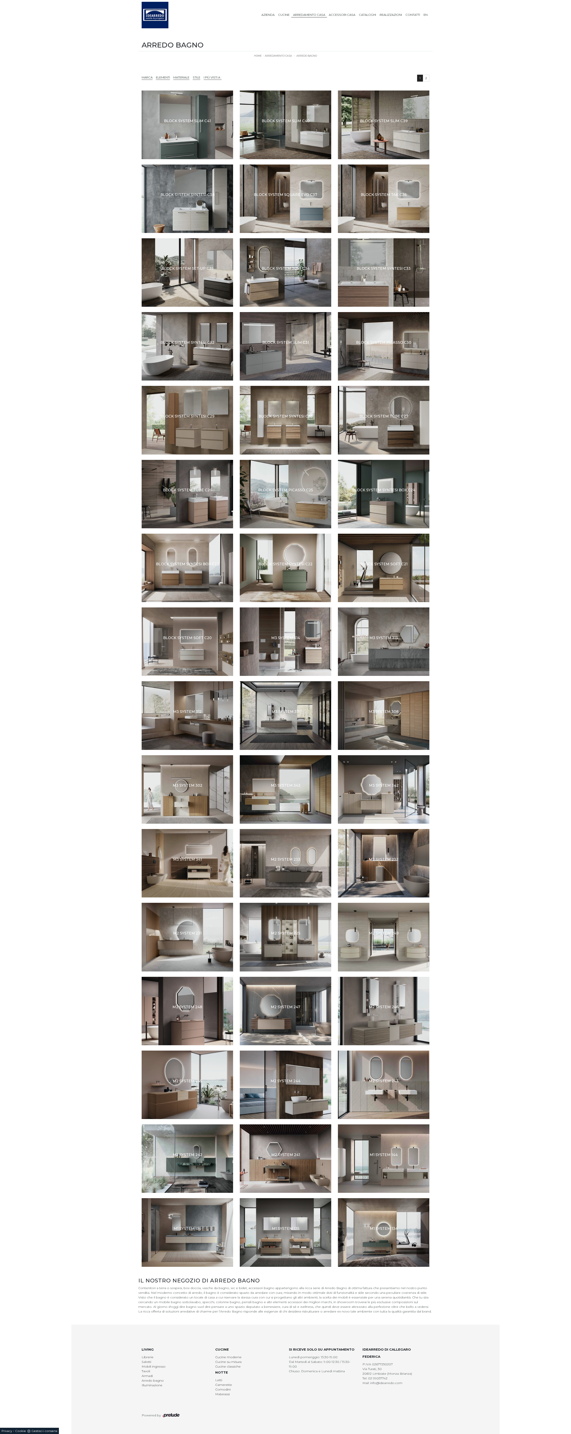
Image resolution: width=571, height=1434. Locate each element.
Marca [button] (147, 77)
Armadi (147, 1376)
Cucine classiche (228, 1366)
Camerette (223, 1385)
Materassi (222, 1394)
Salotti (146, 1362)
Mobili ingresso (154, 1366)
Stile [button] (196, 77)
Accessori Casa (342, 14)
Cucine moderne (228, 1357)
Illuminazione (152, 1385)
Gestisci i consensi (44, 1431)
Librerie (147, 1357)
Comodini (223, 1389)
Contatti (412, 14)
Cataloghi (367, 14)
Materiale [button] (181, 77)
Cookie (20, 1431)
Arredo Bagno (306, 55)
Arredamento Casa (309, 14)
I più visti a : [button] (212, 77)
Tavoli (146, 1371)
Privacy (7, 1431)
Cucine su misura (228, 1362)
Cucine (284, 14)
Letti (218, 1380)
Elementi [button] (163, 77)
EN (426, 14)
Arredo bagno (153, 1380)
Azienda (268, 14)
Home (258, 55)
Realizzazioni (391, 14)
